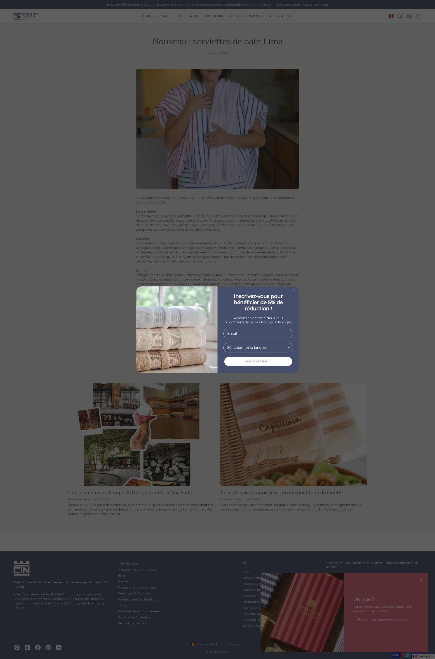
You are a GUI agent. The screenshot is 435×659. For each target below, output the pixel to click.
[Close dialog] (294, 291)
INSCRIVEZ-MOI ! (258, 361)
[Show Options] (289, 347)
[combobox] (257, 347)
